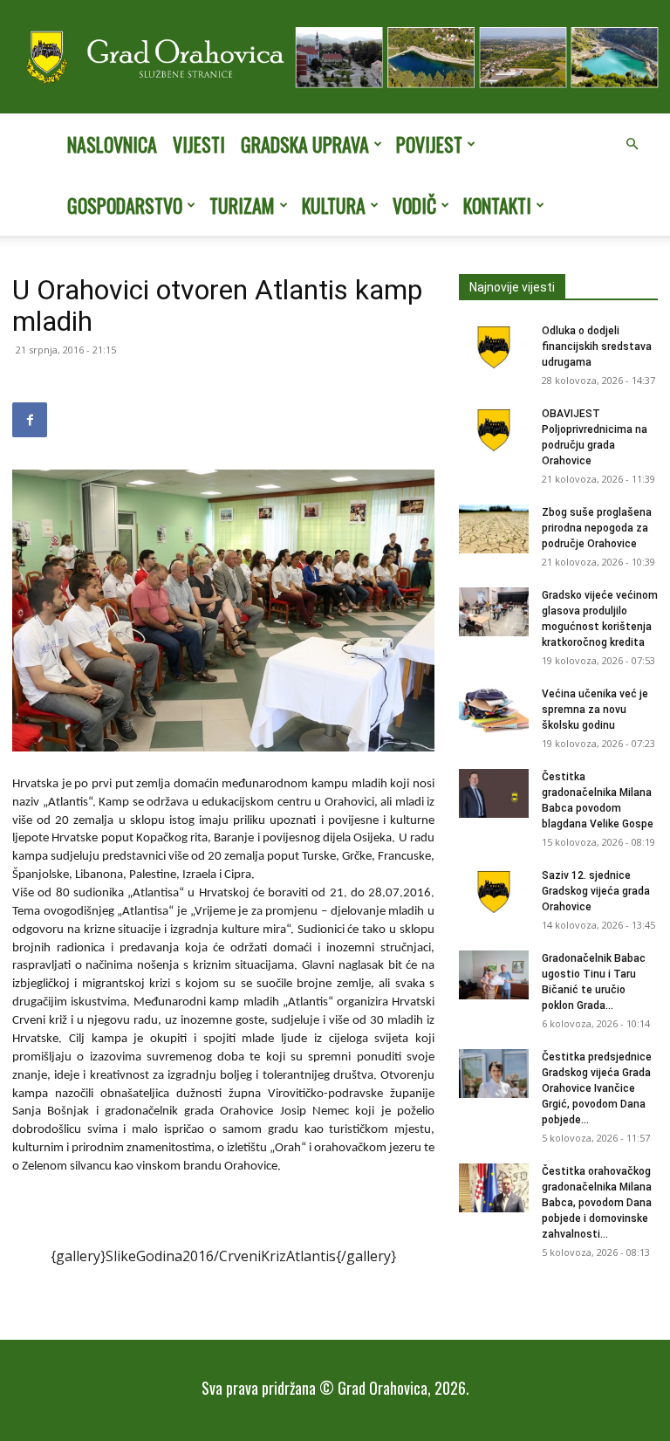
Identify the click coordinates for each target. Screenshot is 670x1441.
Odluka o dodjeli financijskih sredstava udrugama (597, 346)
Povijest (429, 144)
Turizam (242, 205)
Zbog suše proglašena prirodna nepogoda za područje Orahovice (597, 528)
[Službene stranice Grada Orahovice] (335, 58)
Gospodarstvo (124, 205)
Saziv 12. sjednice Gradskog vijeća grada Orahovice (596, 891)
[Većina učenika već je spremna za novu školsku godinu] (494, 710)
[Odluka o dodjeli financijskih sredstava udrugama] (494, 347)
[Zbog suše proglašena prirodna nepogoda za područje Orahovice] (494, 528)
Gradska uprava (305, 144)
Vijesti (199, 144)
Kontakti (497, 205)
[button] (632, 144)
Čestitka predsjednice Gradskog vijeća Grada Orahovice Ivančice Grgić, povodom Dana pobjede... (597, 1088)
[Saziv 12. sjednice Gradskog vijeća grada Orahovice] (494, 892)
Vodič (414, 205)
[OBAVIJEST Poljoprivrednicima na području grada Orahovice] (494, 430)
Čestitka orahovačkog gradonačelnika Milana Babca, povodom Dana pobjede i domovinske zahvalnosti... (597, 1202)
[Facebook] (29, 419)
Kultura (334, 205)
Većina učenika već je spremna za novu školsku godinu (595, 709)
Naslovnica (112, 144)
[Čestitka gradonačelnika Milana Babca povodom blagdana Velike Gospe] (494, 793)
